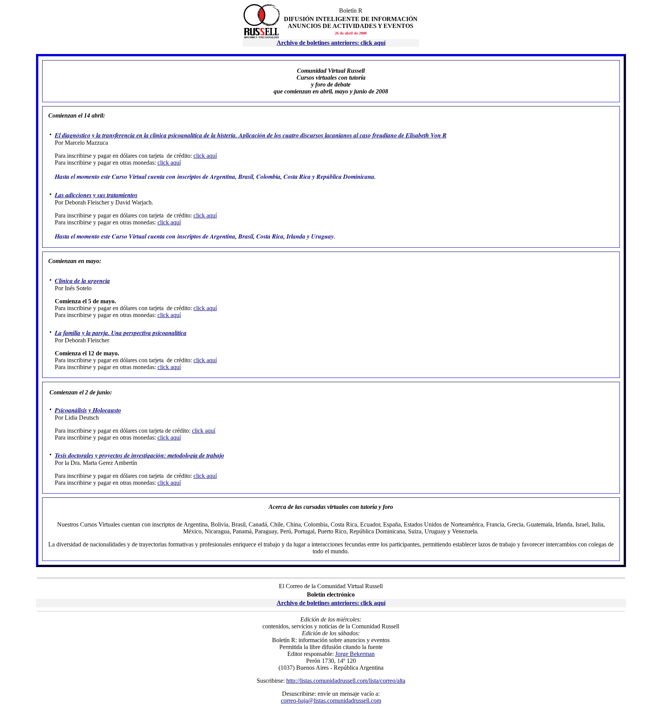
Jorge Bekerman (355, 654)
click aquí (205, 155)
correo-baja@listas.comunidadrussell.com (331, 700)
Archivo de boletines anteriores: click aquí (331, 603)
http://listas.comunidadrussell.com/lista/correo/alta (345, 680)
